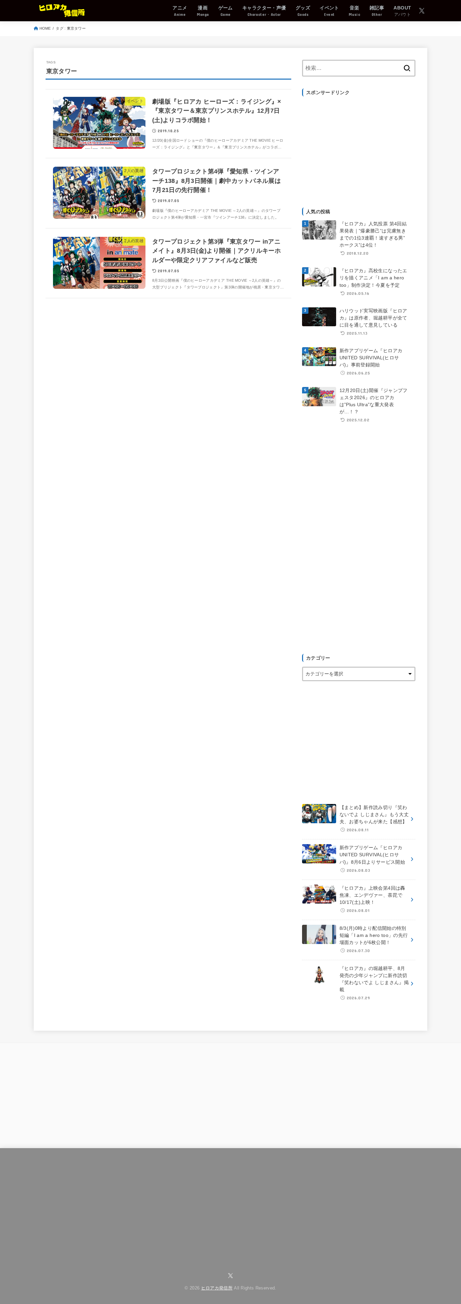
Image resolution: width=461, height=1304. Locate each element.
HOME (45, 28)
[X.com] (422, 10)
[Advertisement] (358, 148)
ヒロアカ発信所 (217, 1288)
